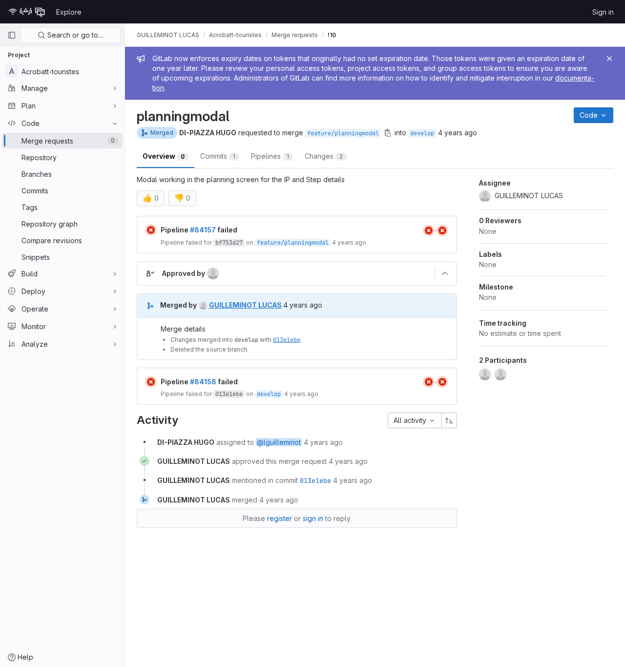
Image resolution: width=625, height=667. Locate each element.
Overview (164, 156)
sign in (313, 518)
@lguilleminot (279, 442)
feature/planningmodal (343, 133)
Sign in (603, 12)
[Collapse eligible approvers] (445, 273)
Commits (217, 156)
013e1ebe (286, 340)
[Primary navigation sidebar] (12, 35)
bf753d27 (229, 243)
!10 (332, 35)
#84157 (203, 230)
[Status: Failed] (151, 230)
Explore (69, 12)
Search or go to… (74, 35)
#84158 (203, 381)
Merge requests (294, 35)
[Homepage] (26, 12)
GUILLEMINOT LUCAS (168, 35)
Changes (324, 156)
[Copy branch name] (388, 133)
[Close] (609, 58)
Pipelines (270, 156)
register (279, 518)
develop (422, 133)
